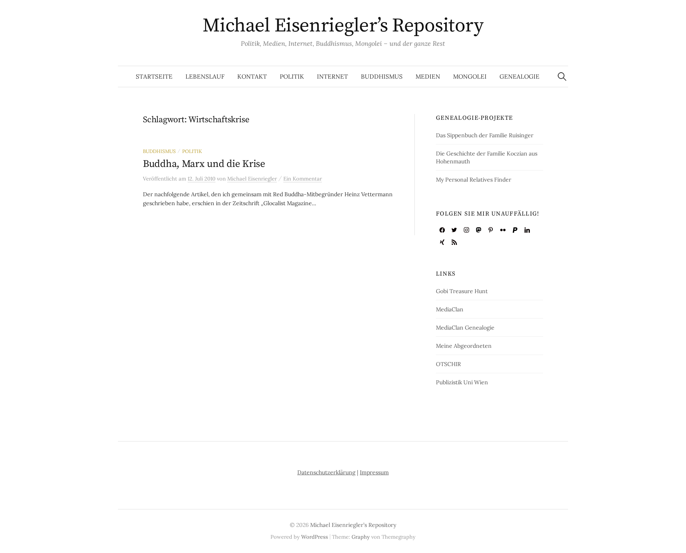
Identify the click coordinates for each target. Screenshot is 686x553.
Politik (292, 76)
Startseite (154, 76)
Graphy (361, 536)
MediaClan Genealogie (465, 327)
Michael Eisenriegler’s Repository (343, 26)
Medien (428, 76)
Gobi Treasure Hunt (462, 291)
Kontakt (252, 76)
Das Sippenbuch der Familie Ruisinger (484, 135)
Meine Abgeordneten (464, 345)
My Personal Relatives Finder (473, 179)
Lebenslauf (204, 76)
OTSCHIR (448, 363)
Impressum (374, 472)
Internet (332, 76)
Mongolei (470, 76)
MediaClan (449, 309)
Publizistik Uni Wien (462, 382)
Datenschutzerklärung (326, 472)
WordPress (314, 536)
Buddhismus (382, 76)
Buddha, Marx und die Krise (204, 164)
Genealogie (519, 76)
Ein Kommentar (302, 178)
